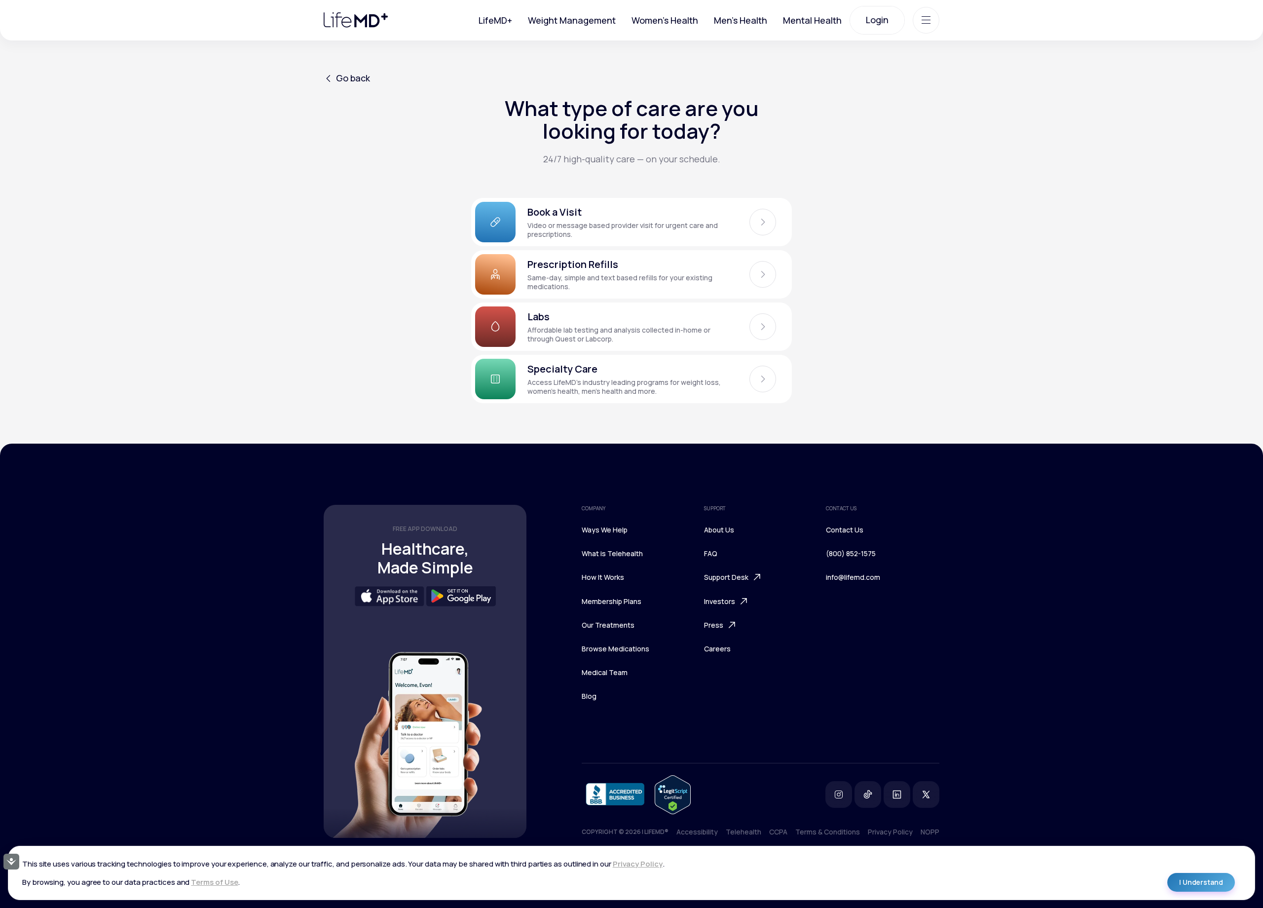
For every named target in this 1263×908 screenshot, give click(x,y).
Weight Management (572, 20)
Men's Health (740, 20)
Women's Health (665, 20)
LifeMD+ (495, 20)
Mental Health (812, 20)
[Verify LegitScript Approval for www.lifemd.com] (673, 794)
